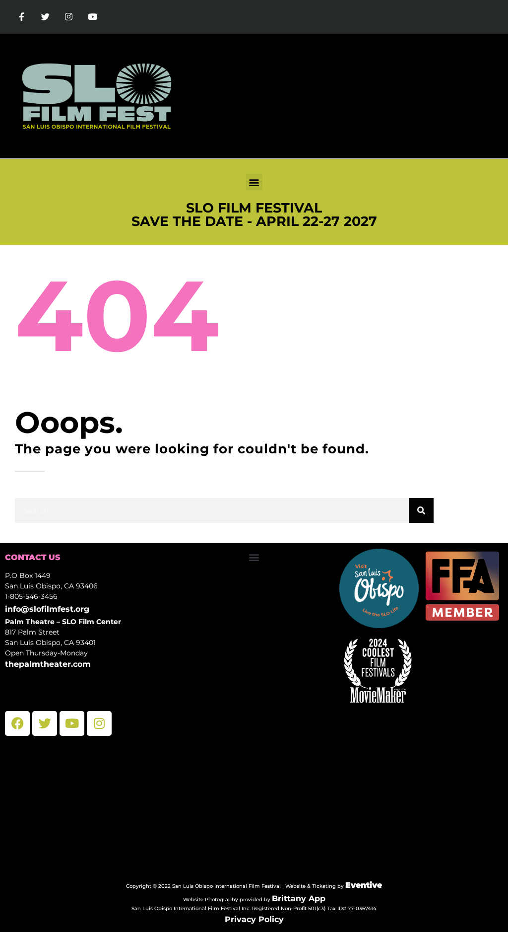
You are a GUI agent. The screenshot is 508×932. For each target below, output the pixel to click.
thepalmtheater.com (48, 664)
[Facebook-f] (22, 17)
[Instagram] (69, 17)
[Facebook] (17, 723)
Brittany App (298, 898)
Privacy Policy (254, 919)
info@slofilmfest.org (47, 609)
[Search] (421, 510)
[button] (254, 182)
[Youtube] (93, 17)
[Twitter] (46, 17)
